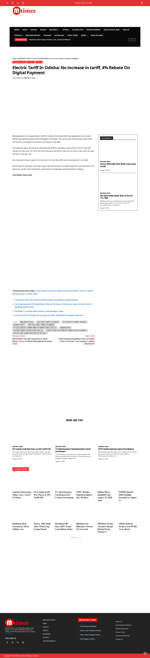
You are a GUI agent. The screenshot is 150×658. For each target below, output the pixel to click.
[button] (142, 3)
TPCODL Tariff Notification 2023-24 (28, 330)
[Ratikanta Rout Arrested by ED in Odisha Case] (21, 513)
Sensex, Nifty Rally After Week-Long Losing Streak (118, 165)
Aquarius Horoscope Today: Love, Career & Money (21, 494)
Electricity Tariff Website (74, 322)
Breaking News (26, 322)
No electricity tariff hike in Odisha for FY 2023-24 (34, 327)
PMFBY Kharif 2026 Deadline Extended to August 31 (128, 496)
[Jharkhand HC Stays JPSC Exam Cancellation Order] (64, 513)
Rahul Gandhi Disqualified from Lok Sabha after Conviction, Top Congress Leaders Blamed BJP (77, 341)
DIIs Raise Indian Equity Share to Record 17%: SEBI (116, 196)
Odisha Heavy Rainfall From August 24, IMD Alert (105, 496)
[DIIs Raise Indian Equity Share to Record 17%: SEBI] (118, 183)
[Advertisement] (97, 16)
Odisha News (65, 327)
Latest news (20, 469)
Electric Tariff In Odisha (48, 322)
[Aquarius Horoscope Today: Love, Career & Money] (21, 482)
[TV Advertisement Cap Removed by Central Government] (75, 434)
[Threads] (23, 3)
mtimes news (18, 325)
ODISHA (38, 62)
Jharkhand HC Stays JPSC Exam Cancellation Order (64, 526)
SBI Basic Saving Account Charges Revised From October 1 (105, 527)
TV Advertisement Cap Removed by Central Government (73, 450)
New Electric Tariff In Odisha (41, 325)
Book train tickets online (90, 630)
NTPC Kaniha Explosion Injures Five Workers (116, 449)
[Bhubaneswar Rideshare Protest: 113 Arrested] (85, 513)
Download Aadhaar (88, 626)
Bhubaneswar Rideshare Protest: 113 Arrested (84, 526)
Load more (74, 537)
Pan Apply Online (87, 639)
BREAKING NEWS (24, 58)
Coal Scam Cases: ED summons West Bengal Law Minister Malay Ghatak (46, 300)
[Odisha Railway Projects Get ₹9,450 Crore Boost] (128, 513)
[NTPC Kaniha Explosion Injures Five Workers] (118, 434)
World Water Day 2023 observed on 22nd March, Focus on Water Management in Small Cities (32, 341)
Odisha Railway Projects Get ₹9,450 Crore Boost (128, 526)
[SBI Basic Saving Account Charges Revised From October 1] (107, 513)
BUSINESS (30, 62)
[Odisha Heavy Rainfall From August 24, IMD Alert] (107, 482)
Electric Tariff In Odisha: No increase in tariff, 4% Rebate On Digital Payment (49, 315)
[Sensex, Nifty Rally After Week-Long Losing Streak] (118, 152)
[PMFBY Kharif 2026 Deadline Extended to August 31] (128, 482)
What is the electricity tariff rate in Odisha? (66, 330)
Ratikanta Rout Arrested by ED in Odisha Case (20, 526)
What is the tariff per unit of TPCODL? (30, 333)
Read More (8, 633)
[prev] (130, 39)
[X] (18, 3)
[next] (134, 39)
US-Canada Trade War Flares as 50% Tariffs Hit (49, 40)
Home (14, 58)
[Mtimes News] (31, 10)
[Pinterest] (69, 79)
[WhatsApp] (75, 79)
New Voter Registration (90, 635)
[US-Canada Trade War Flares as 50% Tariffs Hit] (32, 434)
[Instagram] (12, 3)
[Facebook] (7, 3)
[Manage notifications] (145, 653)
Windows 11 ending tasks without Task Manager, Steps (39, 311)
